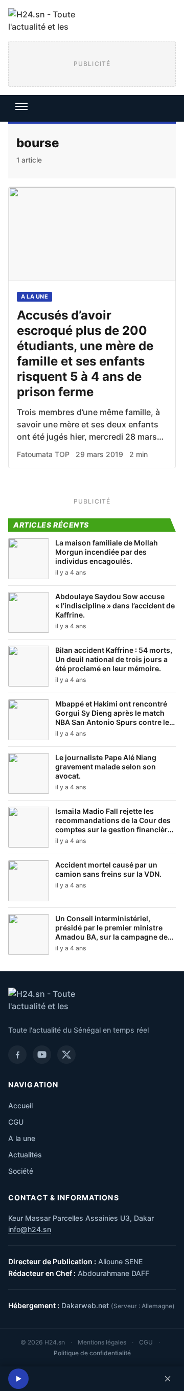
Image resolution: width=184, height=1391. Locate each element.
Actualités (25, 1154)
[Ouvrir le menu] (21, 106)
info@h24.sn (29, 1229)
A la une (34, 296)
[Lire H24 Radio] (18, 1379)
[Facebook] (17, 1054)
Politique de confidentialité (92, 1353)
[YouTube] (42, 1054)
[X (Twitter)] (66, 1054)
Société (20, 1171)
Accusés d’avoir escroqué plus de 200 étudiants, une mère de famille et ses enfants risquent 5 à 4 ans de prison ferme (85, 353)
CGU (16, 1122)
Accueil (20, 1105)
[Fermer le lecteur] (167, 1379)
